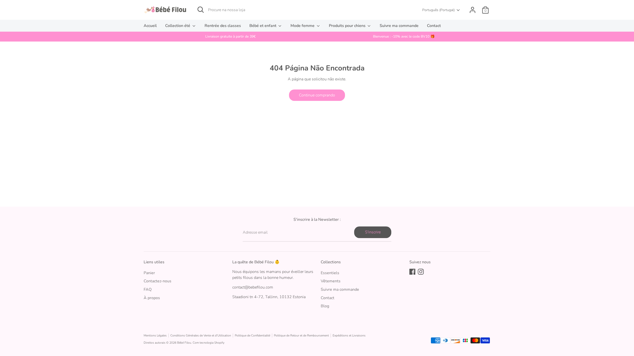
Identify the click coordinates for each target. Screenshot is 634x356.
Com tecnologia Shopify (208, 343)
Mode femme (303, 25)
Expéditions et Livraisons (349, 335)
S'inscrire (373, 232)
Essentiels (330, 273)
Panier (149, 273)
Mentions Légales (155, 335)
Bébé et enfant (263, 25)
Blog (325, 306)
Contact (434, 25)
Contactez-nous (157, 281)
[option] (230, 37)
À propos (152, 298)
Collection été (178, 25)
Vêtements (331, 281)
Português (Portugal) (438, 10)
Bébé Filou (184, 343)
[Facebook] (412, 272)
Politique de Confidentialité (252, 335)
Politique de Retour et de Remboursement (301, 335)
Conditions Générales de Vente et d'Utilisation (200, 335)
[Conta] (472, 10)
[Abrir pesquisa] (201, 10)
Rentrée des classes (223, 25)
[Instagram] (421, 272)
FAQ (148, 289)
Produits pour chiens (348, 25)
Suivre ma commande (399, 25)
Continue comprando (317, 95)
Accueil (150, 25)
